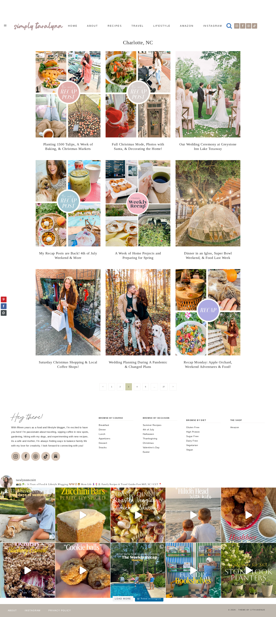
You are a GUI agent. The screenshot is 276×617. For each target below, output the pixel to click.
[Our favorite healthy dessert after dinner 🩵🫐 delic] (27, 570)
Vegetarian (192, 445)
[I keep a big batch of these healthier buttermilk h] (248, 515)
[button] (4, 319)
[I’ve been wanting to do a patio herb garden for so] (248, 570)
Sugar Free (192, 436)
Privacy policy (59, 610)
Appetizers (104, 438)
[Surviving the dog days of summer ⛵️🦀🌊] (27, 515)
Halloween (148, 434)
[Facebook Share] (4, 306)
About (92, 25)
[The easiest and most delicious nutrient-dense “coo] (82, 570)
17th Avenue (257, 610)
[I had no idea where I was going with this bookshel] (193, 570)
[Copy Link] (4, 313)
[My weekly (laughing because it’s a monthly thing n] (138, 570)
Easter (146, 452)
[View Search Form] (229, 26)
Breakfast (104, 425)
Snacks (103, 447)
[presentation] (68, 94)
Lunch (102, 434)
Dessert (103, 443)
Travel (137, 25)
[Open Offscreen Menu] (5, 26)
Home (72, 25)
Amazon (187, 25)
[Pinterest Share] (4, 299)
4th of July (148, 429)
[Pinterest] (248, 26)
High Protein (193, 432)
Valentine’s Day (151, 447)
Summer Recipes (152, 425)
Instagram (212, 25)
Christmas (148, 443)
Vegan (189, 449)
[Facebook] (242, 26)
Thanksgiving (150, 438)
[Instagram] (237, 26)
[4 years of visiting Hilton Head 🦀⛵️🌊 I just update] (193, 515)
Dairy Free (192, 440)
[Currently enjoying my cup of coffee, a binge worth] (82, 515)
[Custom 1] (55, 456)
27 (164, 387)
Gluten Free (192, 427)
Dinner (102, 429)
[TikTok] (254, 26)
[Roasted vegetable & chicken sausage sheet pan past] (138, 515)
